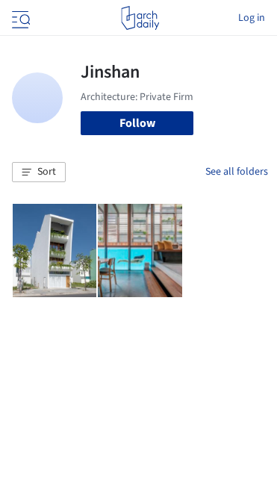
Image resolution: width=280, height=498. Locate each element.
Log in (251, 18)
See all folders (236, 171)
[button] (39, 172)
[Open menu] (19, 17)
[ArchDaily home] (140, 18)
